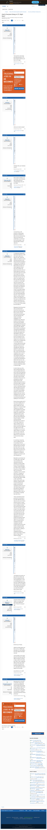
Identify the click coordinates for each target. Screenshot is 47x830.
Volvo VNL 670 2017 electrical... (39, 789)
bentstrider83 (38, 755)
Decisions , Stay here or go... (41, 744)
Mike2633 (3, 18)
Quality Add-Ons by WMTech (23, 827)
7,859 (11, 105)
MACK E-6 (7, 602)
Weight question (39, 757)
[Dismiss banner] (40, 2)
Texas (11, 187)
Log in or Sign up (42, 4)
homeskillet (16, 540)
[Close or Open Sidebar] (42, 12)
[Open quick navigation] (43, 12)
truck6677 (36, 743)
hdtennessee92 (32, 784)
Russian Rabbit (32, 762)
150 (22, 20)
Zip (14, 70)
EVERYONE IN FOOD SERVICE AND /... (39, 761)
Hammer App (37, 817)
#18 (24, 597)
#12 (24, 97)
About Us (8, 817)
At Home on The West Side (7, 207)
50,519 (11, 606)
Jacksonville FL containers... (39, 766)
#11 (24, 25)
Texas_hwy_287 (7, 180)
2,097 (11, 183)
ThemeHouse (30, 827)
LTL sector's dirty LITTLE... (37, 740)
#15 (24, 194)
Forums (4, 6)
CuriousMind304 (32, 796)
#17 (24, 544)
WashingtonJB (38, 758)
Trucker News (15, 817)
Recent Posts (10, 9)
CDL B (21, 84)
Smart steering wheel (39, 791)
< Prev (8, 20)
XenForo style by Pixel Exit (23, 826)
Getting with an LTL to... (39, 754)
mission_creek (38, 777)
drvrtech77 (36, 774)
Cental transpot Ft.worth (39, 742)
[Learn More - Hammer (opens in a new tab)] (23, 2)
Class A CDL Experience (19, 75)
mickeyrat (7, 102)
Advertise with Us (28, 817)
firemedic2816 (32, 749)
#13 (24, 135)
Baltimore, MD (9, 610)
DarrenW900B (38, 792)
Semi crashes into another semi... (40, 773)
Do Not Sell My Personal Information (23, 818)
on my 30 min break (8, 109)
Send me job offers (19, 88)
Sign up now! (38, 733)
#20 (24, 679)
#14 (24, 175)
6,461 (11, 33)
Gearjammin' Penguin (21, 540)
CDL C (16, 85)
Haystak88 (36, 767)
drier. (34, 741)
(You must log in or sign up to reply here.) (8, 725)
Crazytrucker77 (38, 745)
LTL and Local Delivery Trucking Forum (13, 17)
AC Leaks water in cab (40, 776)
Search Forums (4, 9)
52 (11, 687)
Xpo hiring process (39, 751)
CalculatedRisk (32, 803)
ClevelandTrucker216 (7, 684)
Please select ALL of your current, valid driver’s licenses (17, 81)
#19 (24, 615)
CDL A (16, 84)
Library (21, 817)
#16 (24, 251)
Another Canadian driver (17, 63)
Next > (3, 22)
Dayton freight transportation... (40, 764)
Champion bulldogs (33, 765)
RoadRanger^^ (32, 790)
